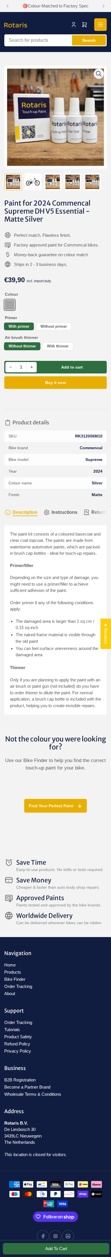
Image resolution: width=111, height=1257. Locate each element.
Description (25, 512)
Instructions (64, 512)
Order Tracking (18, 986)
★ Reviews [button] (105, 634)
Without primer (53, 326)
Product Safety (18, 1036)
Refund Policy (17, 1043)
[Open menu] (100, 24)
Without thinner (22, 346)
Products (12, 972)
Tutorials (12, 1029)
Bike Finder (14, 979)
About (9, 993)
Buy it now (55, 382)
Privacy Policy (17, 1051)
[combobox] (55, 40)
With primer (19, 326)
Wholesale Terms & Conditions (32, 1094)
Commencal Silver (9, 304)
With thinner (58, 346)
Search (89, 40)
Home (10, 964)
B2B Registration (20, 1079)
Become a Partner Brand (27, 1087)
